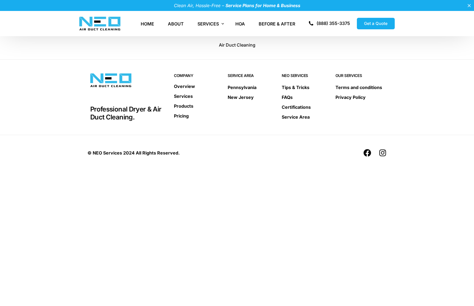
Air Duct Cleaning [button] (237, 45)
